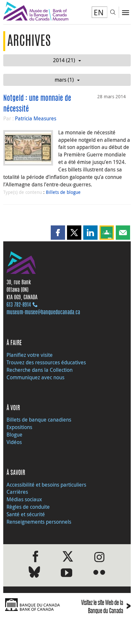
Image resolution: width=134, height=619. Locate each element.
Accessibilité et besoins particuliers (46, 484)
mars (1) (64, 79)
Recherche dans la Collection (40, 369)
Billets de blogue (63, 192)
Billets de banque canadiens (39, 419)
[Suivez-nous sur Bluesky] (34, 573)
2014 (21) (64, 60)
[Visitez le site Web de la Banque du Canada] (33, 605)
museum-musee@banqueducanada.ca (43, 312)
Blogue (14, 434)
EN (99, 12)
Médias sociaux (24, 499)
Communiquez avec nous (35, 377)
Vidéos (14, 442)
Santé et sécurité (26, 514)
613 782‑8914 (19, 305)
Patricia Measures (35, 118)
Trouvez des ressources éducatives (46, 362)
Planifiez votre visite (30, 354)
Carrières (17, 491)
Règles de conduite (28, 506)
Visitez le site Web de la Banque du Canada (106, 607)
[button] (58, 232)
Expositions (19, 427)
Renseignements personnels (39, 521)
